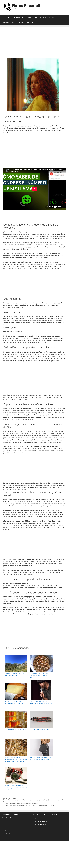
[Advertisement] (34, 45)
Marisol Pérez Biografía (8, 818)
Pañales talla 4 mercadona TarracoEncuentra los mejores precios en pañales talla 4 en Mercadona (16, 759)
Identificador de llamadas (33, 800)
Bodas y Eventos (19, 17)
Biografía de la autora (8, 22)
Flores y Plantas (32, 17)
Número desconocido (58, 800)
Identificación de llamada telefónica (15, 800)
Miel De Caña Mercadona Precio (16, 729)
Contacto (20, 22)
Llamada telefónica (46, 800)
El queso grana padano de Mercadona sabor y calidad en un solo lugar (16, 702)
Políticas (28, 22)
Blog (9, 17)
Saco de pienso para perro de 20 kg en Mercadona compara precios (40, 758)
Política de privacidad (40, 821)
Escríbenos (53, 818)
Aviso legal (36, 818)
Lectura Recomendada (47, 17)
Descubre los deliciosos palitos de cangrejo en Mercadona (21, 803)
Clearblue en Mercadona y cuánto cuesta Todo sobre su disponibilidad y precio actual (29, 805)
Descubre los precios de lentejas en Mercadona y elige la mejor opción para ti (40, 675)
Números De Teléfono (11, 798)
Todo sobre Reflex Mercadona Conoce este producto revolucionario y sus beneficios (16, 787)
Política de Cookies (39, 824)
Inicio (3, 17)
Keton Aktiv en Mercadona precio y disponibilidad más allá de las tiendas (41, 702)
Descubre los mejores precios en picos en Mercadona (14, 674)
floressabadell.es (7, 834)
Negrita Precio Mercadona (41, 729)
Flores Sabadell (26, 5)
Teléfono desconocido (9, 802)
